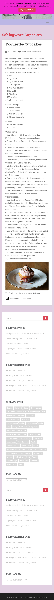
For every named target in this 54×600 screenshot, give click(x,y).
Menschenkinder (13, 446)
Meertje (33, 442)
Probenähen (19, 457)
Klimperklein (33, 427)
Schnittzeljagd (12, 461)
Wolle (21, 464)
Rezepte (21, 370)
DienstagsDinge (34, 412)
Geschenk (25, 419)
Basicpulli (18, 408)
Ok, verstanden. (27, 10)
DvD (43, 412)
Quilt (28, 457)
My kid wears (26, 446)
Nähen (35, 446)
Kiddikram (23, 427)
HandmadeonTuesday (35, 423)
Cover (26, 408)
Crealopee (11, 412)
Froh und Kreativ (13, 419)
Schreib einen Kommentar (30, 52)
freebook (20, 415)
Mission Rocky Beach (15, 338)
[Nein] (50, 7)
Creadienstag (36, 408)
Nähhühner (38, 453)
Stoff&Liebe (24, 461)
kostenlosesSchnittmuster (16, 430)
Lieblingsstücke (34, 434)
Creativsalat (21, 412)
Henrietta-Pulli (12, 353)
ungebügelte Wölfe (14, 348)
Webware (34, 461)
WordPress (43, 597)
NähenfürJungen (13, 453)
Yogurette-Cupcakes (23, 44)
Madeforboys (23, 442)
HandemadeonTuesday (16, 423)
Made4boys (11, 442)
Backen (9, 408)
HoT (8, 427)
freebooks (30, 415)
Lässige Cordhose (25, 380)
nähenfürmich (26, 453)
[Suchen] (45, 318)
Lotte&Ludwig (26, 438)
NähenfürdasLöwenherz (16, 449)
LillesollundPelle (13, 438)
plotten (9, 457)
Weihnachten (12, 464)
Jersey (14, 427)
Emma (12, 370)
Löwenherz (38, 438)
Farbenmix (11, 415)
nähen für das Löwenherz (36, 449)
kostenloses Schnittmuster (16, 434)
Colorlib (26, 597)
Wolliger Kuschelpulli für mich (18, 333)
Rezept (34, 457)
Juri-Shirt (9, 343)
